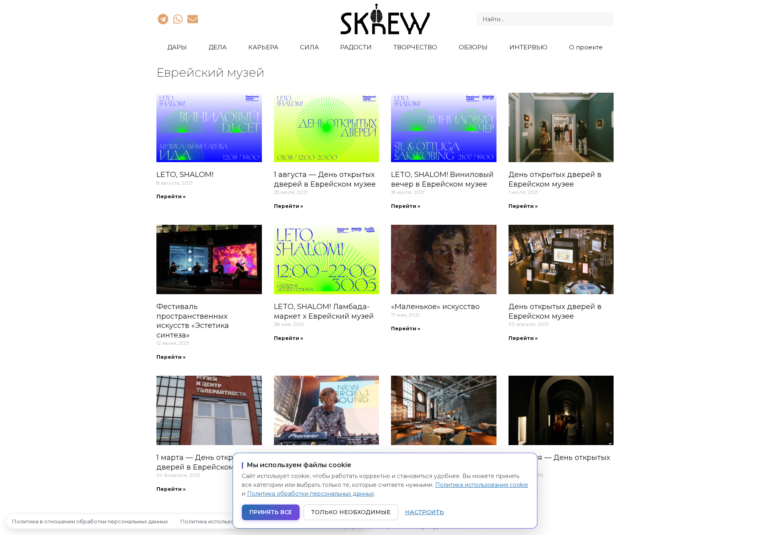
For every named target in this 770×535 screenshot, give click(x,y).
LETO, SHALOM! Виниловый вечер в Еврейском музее (442, 179)
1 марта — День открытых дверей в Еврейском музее (207, 462)
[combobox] (545, 19)
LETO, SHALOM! (184, 174)
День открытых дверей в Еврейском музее (555, 179)
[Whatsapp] (177, 18)
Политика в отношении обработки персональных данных (90, 521)
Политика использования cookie (481, 484)
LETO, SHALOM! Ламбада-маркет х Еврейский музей (324, 311)
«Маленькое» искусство (435, 306)
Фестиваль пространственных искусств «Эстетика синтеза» (192, 320)
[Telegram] (162, 18)
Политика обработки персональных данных (310, 493)
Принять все (270, 512)
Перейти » (171, 196)
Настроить (424, 512)
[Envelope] (192, 18)
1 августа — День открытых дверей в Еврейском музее (325, 179)
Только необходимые (351, 512)
